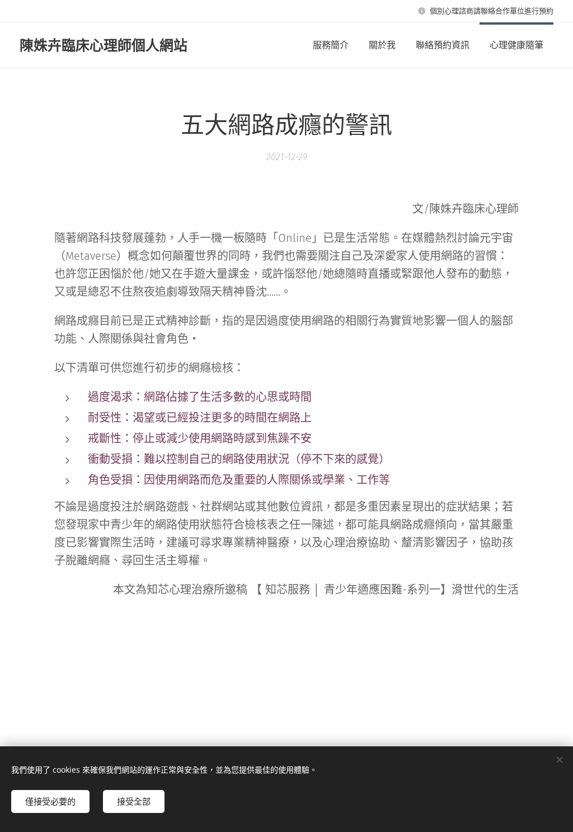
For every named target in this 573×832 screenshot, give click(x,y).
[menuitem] (331, 45)
